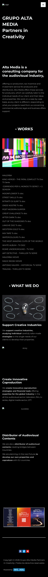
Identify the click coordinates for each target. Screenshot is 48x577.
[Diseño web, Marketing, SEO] (19, 570)
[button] (24, 544)
